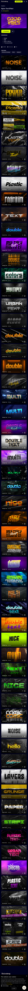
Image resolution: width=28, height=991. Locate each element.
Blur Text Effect (5, 736)
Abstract (19, 52)
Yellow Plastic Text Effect (7, 98)
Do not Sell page (9, 984)
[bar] (26, 1)
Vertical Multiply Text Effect (7, 204)
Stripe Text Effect (5, 827)
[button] (14, 986)
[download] (25, 68)
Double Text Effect (5, 159)
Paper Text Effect (5, 812)
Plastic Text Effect (5, 113)
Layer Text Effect (5, 781)
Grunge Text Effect (5, 797)
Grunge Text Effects (6, 933)
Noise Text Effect (5, 83)
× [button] (26, 976)
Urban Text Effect (5, 857)
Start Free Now (18, 1)
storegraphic (6, 10)
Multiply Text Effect (5, 219)
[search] (24, 1)
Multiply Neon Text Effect (7, 675)
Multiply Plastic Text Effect (7, 690)
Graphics (3, 5)
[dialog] (14, 983)
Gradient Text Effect (6, 766)
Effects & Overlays (6, 52)
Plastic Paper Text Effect (6, 949)
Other (13, 52)
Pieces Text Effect (5, 873)
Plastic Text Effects (5, 128)
